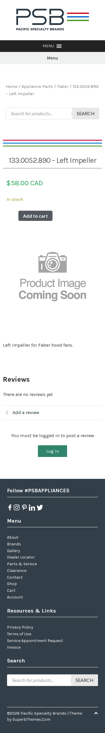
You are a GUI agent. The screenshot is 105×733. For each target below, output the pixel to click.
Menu (52, 58)
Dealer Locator (21, 557)
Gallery (13, 550)
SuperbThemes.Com (31, 719)
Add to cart (35, 216)
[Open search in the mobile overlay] (52, 113)
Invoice (13, 647)
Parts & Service (22, 563)
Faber (63, 86)
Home (12, 86)
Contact (15, 577)
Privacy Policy (20, 627)
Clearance (16, 570)
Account (15, 597)
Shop (12, 583)
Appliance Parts (37, 86)
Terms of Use (19, 633)
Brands (14, 544)
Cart (11, 590)
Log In (52, 451)
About (12, 537)
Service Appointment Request (35, 640)
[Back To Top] (96, 713)
